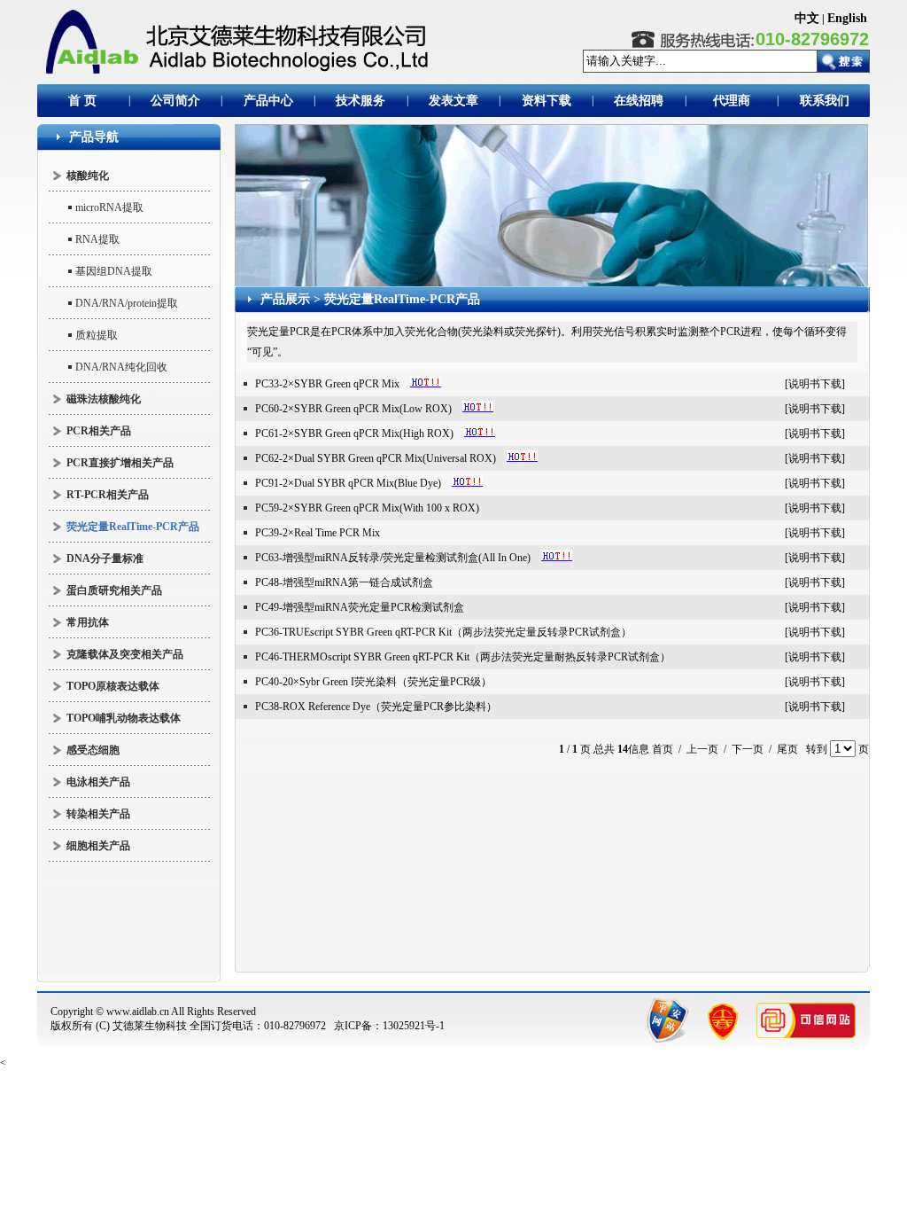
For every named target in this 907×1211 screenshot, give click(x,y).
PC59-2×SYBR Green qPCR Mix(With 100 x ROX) (367, 508)
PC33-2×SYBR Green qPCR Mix (327, 384)
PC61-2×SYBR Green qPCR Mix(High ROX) (354, 433)
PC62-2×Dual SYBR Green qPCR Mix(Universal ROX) (375, 458)
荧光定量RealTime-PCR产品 (402, 299)
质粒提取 (96, 335)
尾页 (787, 749)
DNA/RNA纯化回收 (121, 367)
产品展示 (285, 299)
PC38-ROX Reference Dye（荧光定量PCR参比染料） (376, 706)
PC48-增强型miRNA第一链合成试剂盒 (344, 582)
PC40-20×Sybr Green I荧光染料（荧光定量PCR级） (373, 682)
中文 (807, 18)
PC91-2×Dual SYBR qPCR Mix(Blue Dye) (348, 483)
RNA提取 (97, 239)
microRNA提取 (109, 207)
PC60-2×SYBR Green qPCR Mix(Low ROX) (353, 408)
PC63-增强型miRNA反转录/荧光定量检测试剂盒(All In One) (393, 557)
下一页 (748, 749)
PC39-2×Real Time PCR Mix (317, 533)
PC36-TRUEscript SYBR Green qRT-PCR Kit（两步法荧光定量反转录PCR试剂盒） (443, 632)
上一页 (702, 749)
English (847, 18)
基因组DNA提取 (113, 271)
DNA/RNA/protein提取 (126, 303)
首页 (662, 749)
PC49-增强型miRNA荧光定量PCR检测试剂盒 (359, 607)
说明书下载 (814, 384)
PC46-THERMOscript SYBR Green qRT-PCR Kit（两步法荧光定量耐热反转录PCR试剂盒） (463, 657)
